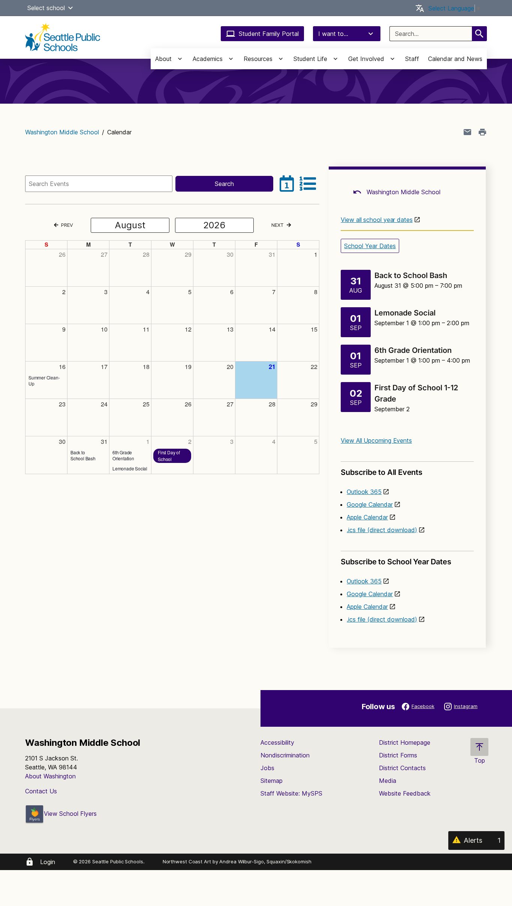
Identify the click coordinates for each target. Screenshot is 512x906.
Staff (412, 58)
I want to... (333, 33)
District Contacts (402, 768)
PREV (66, 225)
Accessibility (277, 742)
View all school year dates (376, 219)
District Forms (398, 755)
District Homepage (404, 742)
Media (387, 780)
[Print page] (482, 132)
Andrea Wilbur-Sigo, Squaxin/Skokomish (265, 861)
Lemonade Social (405, 312)
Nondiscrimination (285, 755)
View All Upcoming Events (376, 440)
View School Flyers (70, 813)
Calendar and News (455, 58)
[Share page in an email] (467, 132)
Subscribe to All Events (381, 472)
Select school (46, 8)
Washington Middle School (62, 132)
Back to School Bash (410, 275)
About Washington (50, 776)
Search (224, 183)
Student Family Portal (269, 33)
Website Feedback (405, 793)
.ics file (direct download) (382, 530)
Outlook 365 (364, 491)
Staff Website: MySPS (291, 793)
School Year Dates (370, 246)
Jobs (267, 768)
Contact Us (41, 791)
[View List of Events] (307, 184)
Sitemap (271, 780)
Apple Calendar (367, 517)
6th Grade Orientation (413, 350)
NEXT (277, 225)
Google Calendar (370, 504)
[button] (70, 7)
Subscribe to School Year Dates (396, 561)
